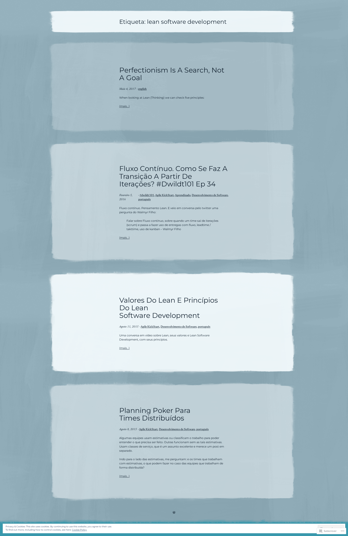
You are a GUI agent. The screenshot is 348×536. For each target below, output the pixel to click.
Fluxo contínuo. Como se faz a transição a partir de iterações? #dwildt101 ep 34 (173, 176)
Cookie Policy (79, 529)
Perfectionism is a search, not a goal (171, 74)
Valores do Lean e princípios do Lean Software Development (168, 307)
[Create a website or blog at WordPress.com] (174, 513)
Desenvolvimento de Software (210, 195)
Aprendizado (182, 195)
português (144, 199)
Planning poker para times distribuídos (154, 414)
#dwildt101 (147, 195)
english (142, 89)
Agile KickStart (164, 195)
